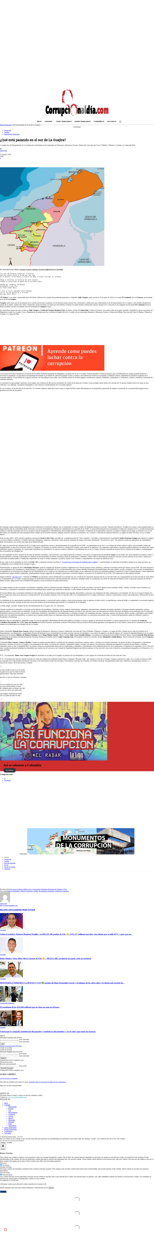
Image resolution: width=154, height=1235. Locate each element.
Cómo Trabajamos (10, 1127)
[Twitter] (11, 161)
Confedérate (8, 1131)
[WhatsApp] (18, 161)
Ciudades (7, 1105)
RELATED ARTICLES (8, 910)
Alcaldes (3, 930)
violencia (7, 869)
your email (22, 1053)
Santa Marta (12, 1126)
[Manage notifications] (5, 1229)
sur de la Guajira (9, 867)
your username (24, 1039)
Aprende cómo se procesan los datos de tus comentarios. (47, 1082)
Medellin (11, 1122)
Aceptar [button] (9, 1142)
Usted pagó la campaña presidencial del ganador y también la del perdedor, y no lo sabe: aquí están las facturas (48, 1031)
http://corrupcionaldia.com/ (9, 905)
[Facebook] (3, 161)
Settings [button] (3, 1142)
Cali (9, 1110)
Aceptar (3, 1191)
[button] (120, 121)
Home (2, 125)
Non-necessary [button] (5, 1173)
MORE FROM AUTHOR (26, 910)
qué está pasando (9, 863)
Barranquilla (12, 1107)
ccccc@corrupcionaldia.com (17, 1097)
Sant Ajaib (3, 151)
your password (24, 1042)
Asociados (7, 1133)
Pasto (10, 1124)
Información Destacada (11, 134)
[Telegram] (26, 161)
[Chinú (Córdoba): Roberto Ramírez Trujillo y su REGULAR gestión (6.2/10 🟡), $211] (11, 928)
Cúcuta (10, 1116)
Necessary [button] (3, 1163)
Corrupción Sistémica (7, 1003)
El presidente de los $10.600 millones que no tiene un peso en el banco (30, 1007)
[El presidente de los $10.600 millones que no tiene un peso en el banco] (11, 1001)
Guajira (6, 132)
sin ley (6, 865)
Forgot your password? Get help (10, 1046)
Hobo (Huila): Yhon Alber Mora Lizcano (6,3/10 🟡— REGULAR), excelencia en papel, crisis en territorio (45, 958)
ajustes (51, 1188)
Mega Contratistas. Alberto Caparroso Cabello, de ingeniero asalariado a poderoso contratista (38, 891)
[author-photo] (5, 902)
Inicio (6, 1103)
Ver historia (9, 770)
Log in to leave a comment (9, 1078)
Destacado (8, 125)
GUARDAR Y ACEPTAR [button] (9, 1180)
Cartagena (11, 1114)
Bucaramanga (12, 1112)
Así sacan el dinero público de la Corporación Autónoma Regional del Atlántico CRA (38, 889)
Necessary (6, 1165)
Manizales (11, 1120)
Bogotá (10, 1109)
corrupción (7, 859)
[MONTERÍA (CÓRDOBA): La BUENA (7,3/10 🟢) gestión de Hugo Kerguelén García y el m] (11, 977)
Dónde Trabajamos (10, 1129)
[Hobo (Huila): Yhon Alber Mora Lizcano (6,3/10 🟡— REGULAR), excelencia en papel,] (11, 953)
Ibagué (10, 1118)
